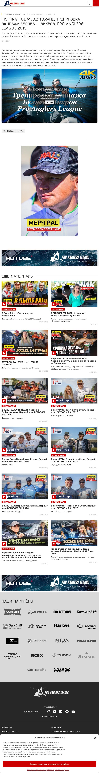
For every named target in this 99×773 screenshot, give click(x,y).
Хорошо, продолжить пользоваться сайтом (49, 764)
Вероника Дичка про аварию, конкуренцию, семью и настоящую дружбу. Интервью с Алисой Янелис (21, 555)
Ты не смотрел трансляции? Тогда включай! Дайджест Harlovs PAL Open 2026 (72, 551)
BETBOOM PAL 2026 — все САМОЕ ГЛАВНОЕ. (20, 363)
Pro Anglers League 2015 (14, 14)
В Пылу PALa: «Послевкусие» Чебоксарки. (18, 314)
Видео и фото (41, 14)
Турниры (56, 727)
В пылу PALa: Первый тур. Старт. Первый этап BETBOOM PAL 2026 (73, 507)
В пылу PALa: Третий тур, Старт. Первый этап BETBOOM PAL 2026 (73, 411)
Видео (32, 14)
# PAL (20, 131)
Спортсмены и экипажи (65, 731)
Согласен (49, 102)
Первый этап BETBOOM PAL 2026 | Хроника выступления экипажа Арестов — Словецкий (73, 361)
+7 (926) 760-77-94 (49, 707)
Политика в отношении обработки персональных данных (48, 770)
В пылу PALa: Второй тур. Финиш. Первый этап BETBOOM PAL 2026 (24, 460)
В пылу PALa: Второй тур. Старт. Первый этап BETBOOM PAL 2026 (73, 460)
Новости (51, 14)
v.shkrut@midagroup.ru (49, 716)
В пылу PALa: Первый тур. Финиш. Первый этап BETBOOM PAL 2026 (25, 507)
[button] (95, 737)
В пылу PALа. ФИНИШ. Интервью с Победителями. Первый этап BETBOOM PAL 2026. (23, 412)
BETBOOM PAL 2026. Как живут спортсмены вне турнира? (68, 314)
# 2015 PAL (8, 131)
